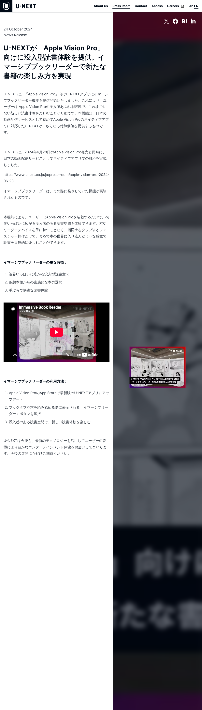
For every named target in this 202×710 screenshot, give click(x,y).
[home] (18, 6)
